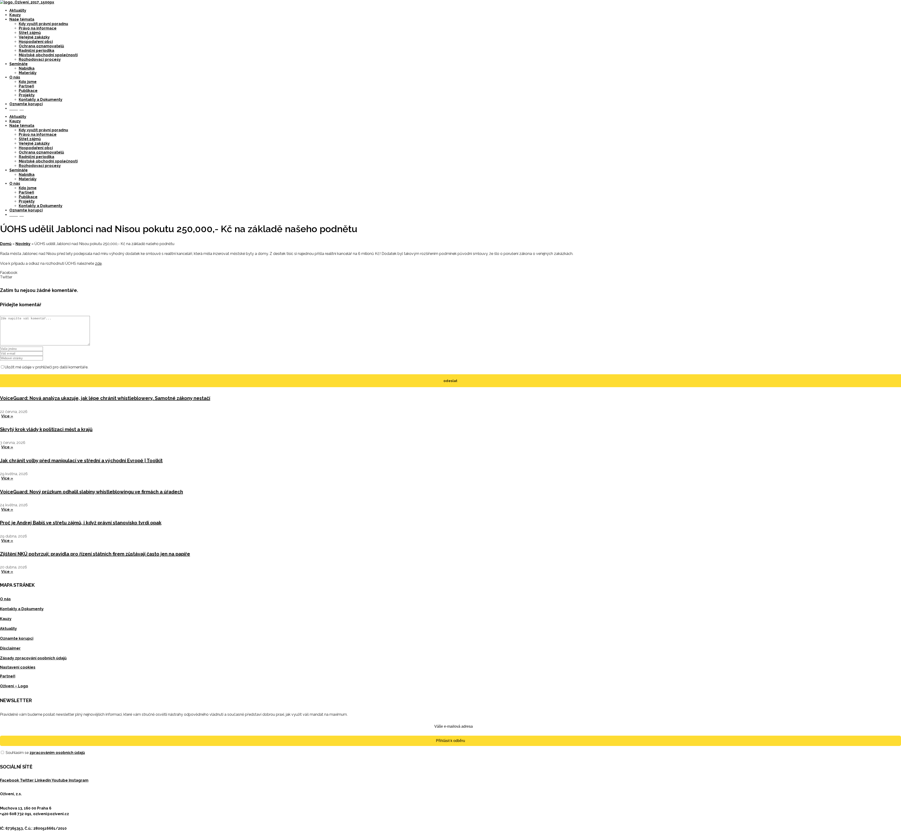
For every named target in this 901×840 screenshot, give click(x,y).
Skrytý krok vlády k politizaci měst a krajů (46, 429)
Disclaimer (10, 648)
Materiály (28, 73)
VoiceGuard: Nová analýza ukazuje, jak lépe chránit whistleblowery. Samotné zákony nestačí (105, 398)
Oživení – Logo (14, 686)
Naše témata (21, 19)
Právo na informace (38, 28)
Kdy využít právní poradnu (43, 24)
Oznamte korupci (26, 104)
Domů (5, 244)
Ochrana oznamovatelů (41, 46)
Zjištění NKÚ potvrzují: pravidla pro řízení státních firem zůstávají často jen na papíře (95, 554)
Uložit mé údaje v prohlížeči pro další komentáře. (46, 367)
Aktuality (17, 10)
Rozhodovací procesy (40, 59)
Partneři (26, 86)
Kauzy (15, 15)
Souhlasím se (45, 752)
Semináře (18, 64)
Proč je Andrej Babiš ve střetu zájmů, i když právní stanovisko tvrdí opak (80, 523)
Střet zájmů (30, 32)
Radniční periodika (36, 50)
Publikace (28, 90)
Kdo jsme (28, 81)
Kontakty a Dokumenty (40, 99)
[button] (450, 272)
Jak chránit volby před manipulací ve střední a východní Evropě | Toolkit (81, 460)
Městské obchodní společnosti (48, 55)
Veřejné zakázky (34, 37)
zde (98, 263)
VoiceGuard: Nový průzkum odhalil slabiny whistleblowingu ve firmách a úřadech (91, 492)
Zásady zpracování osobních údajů (33, 658)
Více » (7, 416)
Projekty (27, 95)
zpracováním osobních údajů (57, 752)
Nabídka (26, 68)
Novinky (23, 244)
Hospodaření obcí (36, 41)
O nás (14, 77)
